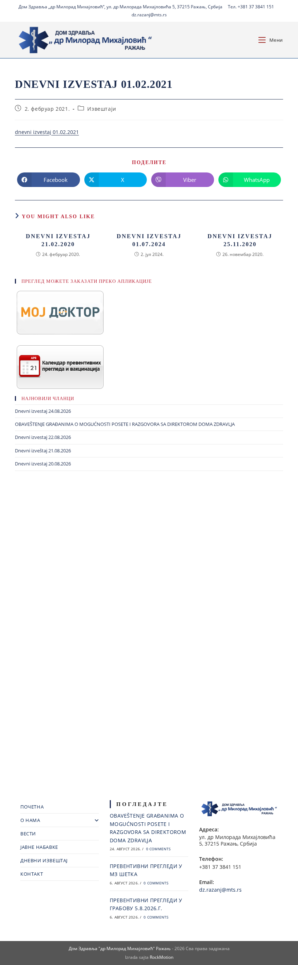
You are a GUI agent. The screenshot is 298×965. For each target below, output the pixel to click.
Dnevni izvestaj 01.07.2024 (149, 240)
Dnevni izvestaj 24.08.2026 (43, 411)
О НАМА (30, 820)
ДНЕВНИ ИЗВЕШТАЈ (44, 860)
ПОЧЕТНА (32, 806)
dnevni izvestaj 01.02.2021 (47, 132)
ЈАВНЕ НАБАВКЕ (39, 847)
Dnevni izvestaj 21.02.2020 (58, 240)
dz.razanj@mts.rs (149, 15)
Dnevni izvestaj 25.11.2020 (240, 240)
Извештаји (101, 108)
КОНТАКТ (31, 874)
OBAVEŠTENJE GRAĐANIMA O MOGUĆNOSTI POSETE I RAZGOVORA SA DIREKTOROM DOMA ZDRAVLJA (125, 424)
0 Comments (158, 848)
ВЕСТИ (28, 833)
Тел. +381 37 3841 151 (251, 7)
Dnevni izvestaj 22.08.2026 (43, 437)
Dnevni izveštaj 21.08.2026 (43, 450)
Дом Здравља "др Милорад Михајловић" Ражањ (120, 948)
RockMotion (161, 957)
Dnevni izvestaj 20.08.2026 (43, 463)
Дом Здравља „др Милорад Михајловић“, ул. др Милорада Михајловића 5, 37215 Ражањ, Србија (120, 7)
